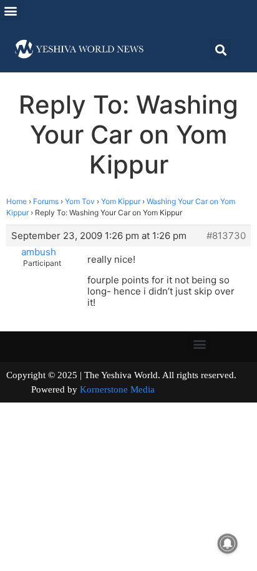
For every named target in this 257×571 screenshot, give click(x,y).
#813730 (226, 236)
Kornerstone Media (117, 389)
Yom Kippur (120, 201)
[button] (10, 10)
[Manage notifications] (228, 544)
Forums (46, 201)
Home (16, 201)
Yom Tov (80, 201)
